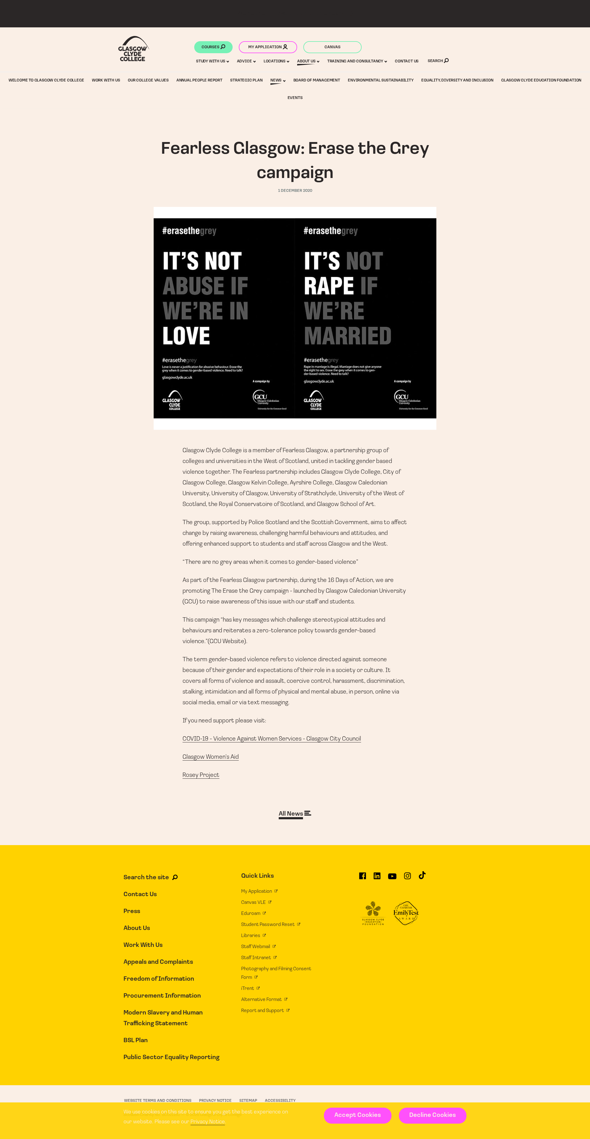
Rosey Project (201, 775)
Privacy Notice (208, 1122)
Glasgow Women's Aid (211, 757)
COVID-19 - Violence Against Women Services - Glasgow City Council (272, 739)
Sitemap (248, 1101)
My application (265, 47)
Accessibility (280, 1101)
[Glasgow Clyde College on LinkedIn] (377, 878)
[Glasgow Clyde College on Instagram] (407, 878)
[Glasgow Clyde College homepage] (133, 48)
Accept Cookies (357, 1115)
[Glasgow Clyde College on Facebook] (362, 878)
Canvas (332, 47)
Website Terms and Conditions (157, 1101)
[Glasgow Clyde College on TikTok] (422, 878)
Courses (211, 47)
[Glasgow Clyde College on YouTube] (392, 878)
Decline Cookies (432, 1115)
